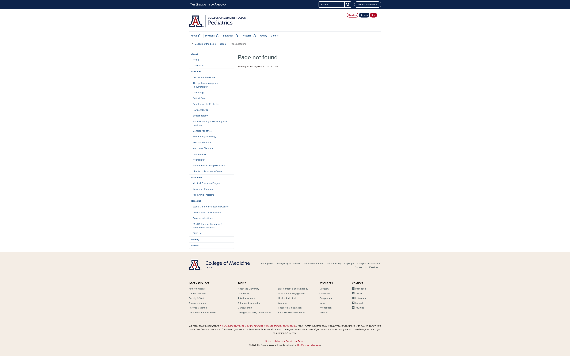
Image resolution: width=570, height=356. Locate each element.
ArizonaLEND (201, 109)
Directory (352, 15)
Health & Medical (287, 298)
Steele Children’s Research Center (210, 206)
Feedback (374, 267)
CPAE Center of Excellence (207, 212)
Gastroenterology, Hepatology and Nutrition (210, 123)
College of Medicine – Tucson (210, 43)
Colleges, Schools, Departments (254, 312)
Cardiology (198, 92)
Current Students (197, 293)
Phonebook (325, 307)
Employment (267, 263)
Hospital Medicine (202, 142)
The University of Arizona (308, 345)
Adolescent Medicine (204, 77)
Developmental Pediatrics (206, 104)
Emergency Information (289, 263)
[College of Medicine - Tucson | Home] (220, 264)
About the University (248, 288)
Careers (364, 15)
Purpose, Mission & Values (291, 312)
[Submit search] (348, 4)
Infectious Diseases (203, 148)
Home (196, 59)
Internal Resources (366, 4)
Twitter (358, 293)
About (194, 36)
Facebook (360, 288)
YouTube (359, 307)
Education (228, 36)
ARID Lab (197, 233)
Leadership (198, 65)
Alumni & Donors (197, 303)
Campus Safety (334, 263)
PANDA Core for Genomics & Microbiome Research (207, 226)
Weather (323, 312)
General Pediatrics (202, 130)
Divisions (210, 36)
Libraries (282, 303)
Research (246, 36)
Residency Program (203, 189)
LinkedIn (359, 303)
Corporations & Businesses (203, 312)
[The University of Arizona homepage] (208, 4)
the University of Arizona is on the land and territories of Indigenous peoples (258, 325)
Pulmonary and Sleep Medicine (209, 165)
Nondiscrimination (313, 263)
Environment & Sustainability (293, 288)
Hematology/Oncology (204, 136)
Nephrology (199, 159)
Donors (274, 36)
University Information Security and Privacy (285, 341)
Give (373, 15)
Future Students (197, 288)
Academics (243, 293)
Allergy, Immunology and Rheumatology (205, 85)
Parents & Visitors (198, 307)
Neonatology (199, 154)
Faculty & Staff (196, 298)
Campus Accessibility (368, 263)
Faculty (263, 36)
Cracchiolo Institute (203, 218)
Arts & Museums (246, 298)
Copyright (349, 263)
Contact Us (360, 267)
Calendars (324, 293)
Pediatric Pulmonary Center (208, 171)
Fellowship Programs (203, 194)
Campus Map (326, 298)
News (322, 303)
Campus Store (245, 307)
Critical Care (199, 98)
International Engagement (291, 293)
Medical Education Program (207, 183)
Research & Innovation (290, 307)
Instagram (360, 298)
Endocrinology (200, 115)
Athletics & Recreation (249, 303)
